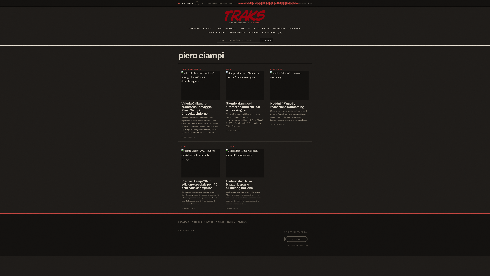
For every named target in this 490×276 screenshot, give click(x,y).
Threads (220, 222)
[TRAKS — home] (245, 15)
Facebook (197, 222)
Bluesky (231, 222)
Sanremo (254, 33)
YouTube (208, 222)
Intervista (295, 28)
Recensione (279, 28)
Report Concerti (217, 33)
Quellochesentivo (227, 28)
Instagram (183, 222)
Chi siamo (194, 28)
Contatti (208, 28)
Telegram (242, 222)
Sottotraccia (261, 28)
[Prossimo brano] (203, 3)
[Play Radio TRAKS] (197, 3)
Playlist (245, 28)
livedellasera (238, 33)
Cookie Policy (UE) (272, 33)
